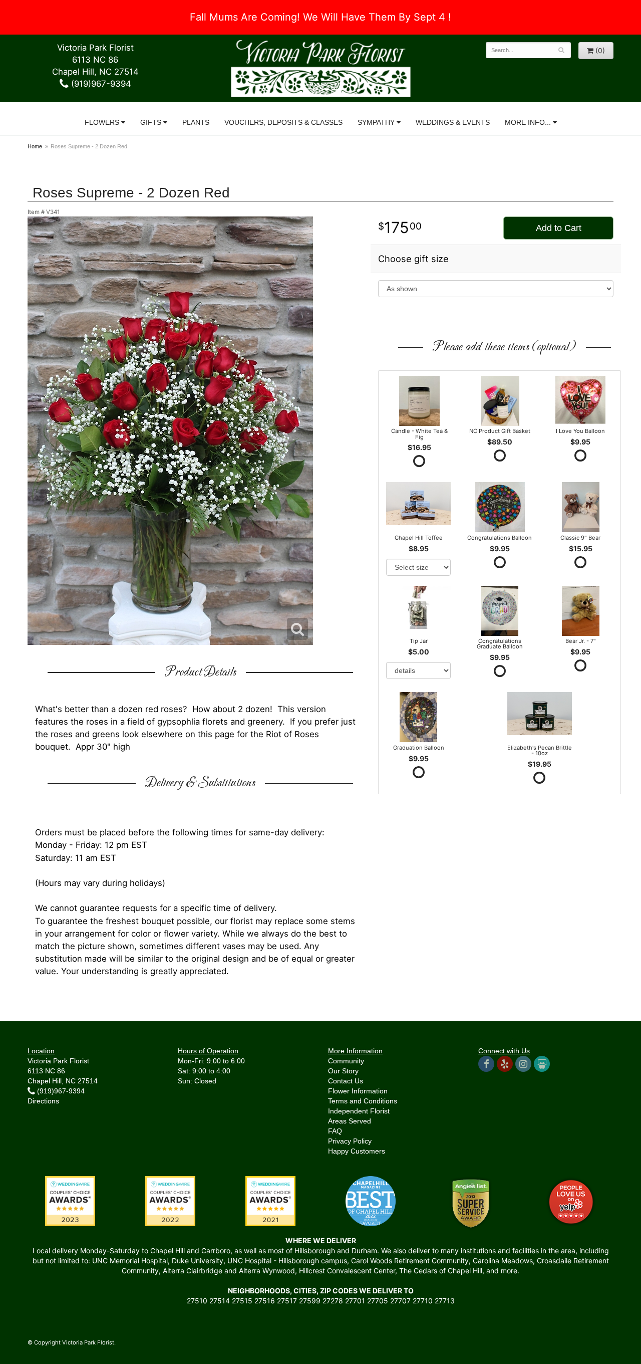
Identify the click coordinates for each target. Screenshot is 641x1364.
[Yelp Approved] (571, 1200)
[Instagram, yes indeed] (523, 1064)
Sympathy (376, 122)
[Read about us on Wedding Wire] (542, 1064)
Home (35, 146)
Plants (195, 122)
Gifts (150, 122)
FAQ (335, 1131)
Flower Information (358, 1091)
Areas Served (349, 1121)
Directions (43, 1101)
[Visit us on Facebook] (486, 1064)
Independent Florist (359, 1111)
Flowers (102, 122)
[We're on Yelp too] (505, 1064)
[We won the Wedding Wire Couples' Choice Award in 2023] (70, 1200)
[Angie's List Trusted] (470, 1202)
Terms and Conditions (362, 1101)
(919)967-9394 (100, 84)
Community (346, 1061)
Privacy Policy (350, 1141)
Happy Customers (356, 1151)
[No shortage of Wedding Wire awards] (170, 1200)
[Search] (561, 50)
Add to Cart (558, 228)
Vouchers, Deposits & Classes (283, 122)
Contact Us (345, 1081)
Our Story (343, 1071)
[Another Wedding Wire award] (270, 1200)
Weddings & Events (453, 122)
